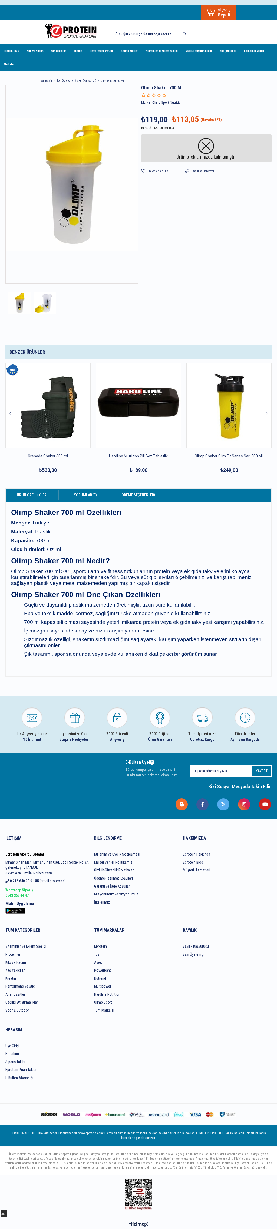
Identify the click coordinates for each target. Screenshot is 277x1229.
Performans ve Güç (101, 50)
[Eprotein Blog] (182, 804)
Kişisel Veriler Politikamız (113, 862)
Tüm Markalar (104, 1010)
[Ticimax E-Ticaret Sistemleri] (138, 1225)
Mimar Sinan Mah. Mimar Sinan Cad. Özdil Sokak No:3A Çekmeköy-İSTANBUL (47, 867)
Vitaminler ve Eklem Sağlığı (161, 50)
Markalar (9, 64)
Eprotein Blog (193, 862)
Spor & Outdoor (17, 1010)
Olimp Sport (103, 1002)
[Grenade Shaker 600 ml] (48, 405)
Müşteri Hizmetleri (196, 870)
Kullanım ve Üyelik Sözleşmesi (117, 854)
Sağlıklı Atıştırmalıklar (198, 50)
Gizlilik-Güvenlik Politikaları (114, 870)
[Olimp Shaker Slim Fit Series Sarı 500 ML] (229, 405)
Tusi (97, 954)
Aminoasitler (15, 994)
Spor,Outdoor (228, 50)
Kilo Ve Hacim (35, 50)
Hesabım (12, 1054)
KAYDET (262, 771)
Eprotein (100, 946)
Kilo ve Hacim (15, 962)
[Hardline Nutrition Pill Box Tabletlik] (138, 405)
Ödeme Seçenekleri (138, 495)
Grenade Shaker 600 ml (48, 456)
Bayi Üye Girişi (193, 954)
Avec (98, 962)
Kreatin (78, 50)
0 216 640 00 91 (21, 881)
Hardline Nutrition (107, 994)
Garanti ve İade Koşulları (112, 886)
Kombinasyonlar (254, 50)
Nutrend (100, 978)
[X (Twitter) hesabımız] (223, 804)
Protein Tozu (11, 50)
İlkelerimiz (102, 902)
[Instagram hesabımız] (244, 804)
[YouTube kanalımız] (265, 804)
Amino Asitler (129, 50)
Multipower (102, 986)
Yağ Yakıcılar (58, 50)
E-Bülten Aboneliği (19, 1078)
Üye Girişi (12, 1046)
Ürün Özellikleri (32, 495)
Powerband (103, 970)
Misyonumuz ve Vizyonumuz (116, 894)
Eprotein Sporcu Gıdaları (25, 854)
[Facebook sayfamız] (202, 804)
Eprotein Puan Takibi (20, 1070)
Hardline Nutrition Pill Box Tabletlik (138, 456)
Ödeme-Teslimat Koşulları (113, 878)
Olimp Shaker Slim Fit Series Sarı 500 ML (229, 456)
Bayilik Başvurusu (196, 946)
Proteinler (12, 954)
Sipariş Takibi (15, 1062)
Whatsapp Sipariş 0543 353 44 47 (19, 893)
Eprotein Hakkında (196, 854)
